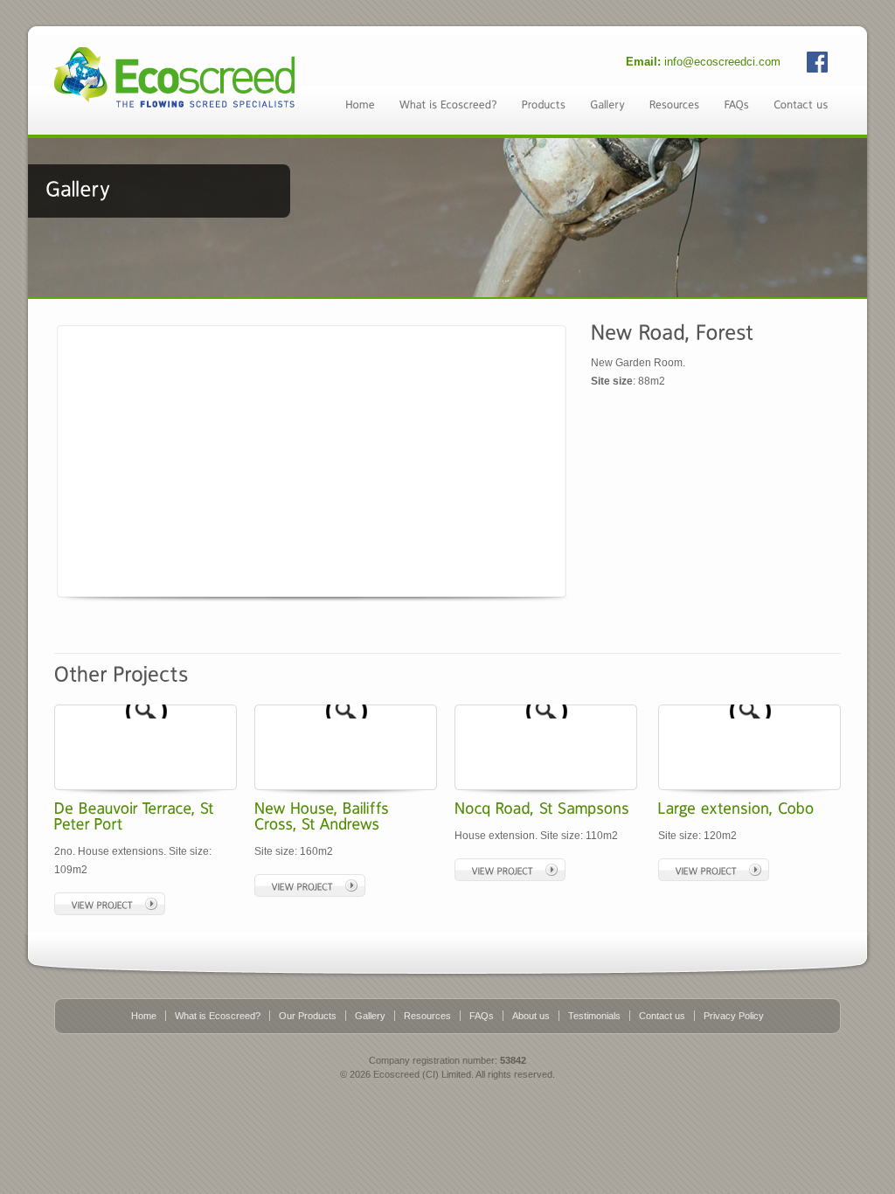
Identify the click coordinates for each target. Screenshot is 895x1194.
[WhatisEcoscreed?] (448, 104)
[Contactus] (801, 104)
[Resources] (674, 104)
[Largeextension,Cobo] (736, 807)
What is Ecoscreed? (217, 1015)
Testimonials (594, 1015)
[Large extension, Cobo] (663, 711)
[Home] (360, 104)
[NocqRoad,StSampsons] (541, 807)
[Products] (544, 104)
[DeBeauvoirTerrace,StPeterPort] (136, 815)
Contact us (662, 1015)
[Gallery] (607, 104)
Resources (427, 1015)
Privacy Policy (734, 1015)
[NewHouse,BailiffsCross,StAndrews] (324, 815)
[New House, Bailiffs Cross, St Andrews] (259, 711)
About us (531, 1015)
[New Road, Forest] (308, 459)
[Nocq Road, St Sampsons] (459, 711)
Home (143, 1015)
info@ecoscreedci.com (722, 61)
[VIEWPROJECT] (109, 903)
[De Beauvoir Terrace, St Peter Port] (59, 711)
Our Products (307, 1015)
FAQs (481, 1015)
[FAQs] (736, 104)
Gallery (370, 1015)
